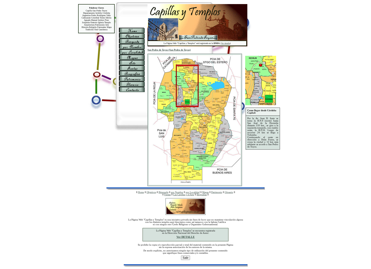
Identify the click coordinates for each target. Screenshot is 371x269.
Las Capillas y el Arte (183, 194)
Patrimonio (216, 192)
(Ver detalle (225, 43)
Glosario (229, 192)
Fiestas (167, 194)
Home (141, 192)
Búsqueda (163, 192)
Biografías (202, 194)
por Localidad (193, 192)
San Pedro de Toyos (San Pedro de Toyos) (169, 50)
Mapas (205, 192)
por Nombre (177, 192)
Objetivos (151, 192)
